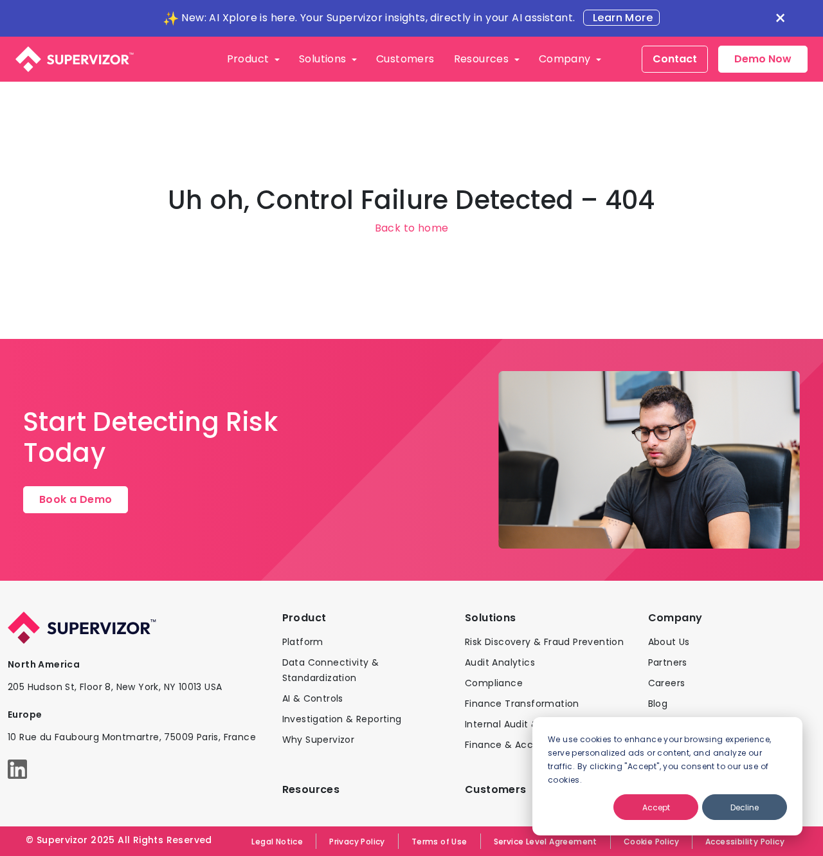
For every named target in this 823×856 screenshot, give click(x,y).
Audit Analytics (500, 662)
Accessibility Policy (744, 841)
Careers (666, 683)
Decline (744, 807)
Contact (675, 58)
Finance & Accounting (517, 744)
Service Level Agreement (545, 841)
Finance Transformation (522, 703)
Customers (405, 58)
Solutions (324, 58)
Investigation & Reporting (342, 719)
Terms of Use (439, 841)
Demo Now (762, 58)
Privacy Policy (357, 841)
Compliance (494, 683)
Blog (658, 703)
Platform (302, 641)
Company (566, 58)
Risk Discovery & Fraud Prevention (544, 641)
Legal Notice (277, 841)
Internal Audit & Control (521, 724)
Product (249, 58)
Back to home (412, 228)
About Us (669, 641)
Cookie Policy (651, 841)
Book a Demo (75, 499)
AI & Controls (312, 698)
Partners (667, 662)
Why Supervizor (318, 739)
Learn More (621, 17)
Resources (483, 58)
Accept (656, 807)
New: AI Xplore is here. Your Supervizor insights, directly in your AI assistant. (378, 17)
